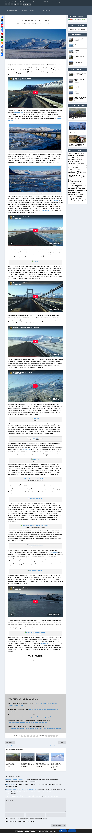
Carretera (81, 153)
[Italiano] (83, 19)
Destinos (31, 11)
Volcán (85, 203)
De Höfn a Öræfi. (10, 784)
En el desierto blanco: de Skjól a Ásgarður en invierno (56, 765)
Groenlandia (83, 167)
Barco (77, 153)
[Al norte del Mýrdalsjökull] (13, 757)
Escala (71, 161)
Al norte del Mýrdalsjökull (10, 763)
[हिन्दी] (81, 19)
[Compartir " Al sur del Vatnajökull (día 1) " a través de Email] (33, 735)
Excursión (73, 163)
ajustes (54, 831)
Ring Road (42, 23)
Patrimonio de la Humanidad (77, 191)
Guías (50, 11)
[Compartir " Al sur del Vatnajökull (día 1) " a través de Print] (36, 735)
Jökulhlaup (45, 210)
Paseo (71, 190)
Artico (71, 153)
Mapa (39, 11)
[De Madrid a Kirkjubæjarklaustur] (42, 757)
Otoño (82, 188)
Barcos (24, 11)
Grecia (75, 167)
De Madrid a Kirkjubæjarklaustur (42, 763)
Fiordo (81, 164)
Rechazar (72, 830)
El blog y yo (8, 2)
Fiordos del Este (72, 166)
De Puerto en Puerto (12, 11)
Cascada (70, 157)
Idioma (65, 2)
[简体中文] (71, 19)
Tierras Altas (78, 201)
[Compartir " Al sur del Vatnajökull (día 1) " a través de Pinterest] (30, 735)
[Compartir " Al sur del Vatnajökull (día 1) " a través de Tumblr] (28, 735)
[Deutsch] (78, 19)
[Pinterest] (1, 25)
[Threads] (1, 37)
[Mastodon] (1, 31)
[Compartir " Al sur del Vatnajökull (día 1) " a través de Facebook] (22, 735)
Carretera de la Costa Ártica (76, 155)
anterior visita (53, 552)
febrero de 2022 (18, 112)
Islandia (37, 23)
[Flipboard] (1, 34)
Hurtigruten (75, 169)
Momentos (71, 183)
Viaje (81, 203)
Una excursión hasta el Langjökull (27, 763)
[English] (73, 19)
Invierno (75, 172)
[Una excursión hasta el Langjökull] (27, 757)
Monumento (78, 183)
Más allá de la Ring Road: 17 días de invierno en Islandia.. (21, 789)
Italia (74, 181)
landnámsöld (44, 643)
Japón (79, 181)
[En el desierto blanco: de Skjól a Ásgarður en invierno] (57, 757)
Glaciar (70, 167)
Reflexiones (78, 194)
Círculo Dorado (78, 159)
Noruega (73, 188)
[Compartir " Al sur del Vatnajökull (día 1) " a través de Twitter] (25, 735)
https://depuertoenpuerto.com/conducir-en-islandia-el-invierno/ (27, 722)
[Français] (76, 19)
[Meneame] (1, 42)
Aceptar (63, 830)
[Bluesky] (1, 22)
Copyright (58, 2)
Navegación (79, 186)
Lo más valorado (16, 2)
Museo (70, 186)
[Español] (69, 21)
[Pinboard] (1, 45)
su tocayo (55, 200)
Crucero (71, 159)
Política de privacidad (48, 2)
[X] (1, 19)
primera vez (27, 449)
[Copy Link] (1, 51)
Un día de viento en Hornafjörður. (15, 779)
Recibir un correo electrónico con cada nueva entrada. (20, 821)
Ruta (77, 199)
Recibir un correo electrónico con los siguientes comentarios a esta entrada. (26, 819)
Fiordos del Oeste (82, 166)
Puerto (71, 195)
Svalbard (84, 199)
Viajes (45, 11)
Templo (70, 201)
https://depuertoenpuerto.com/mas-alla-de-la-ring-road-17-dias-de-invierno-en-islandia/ (35, 728)
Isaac (25, 23)
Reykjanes (75, 196)
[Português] (85, 19)
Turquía (70, 203)
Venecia (75, 203)
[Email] (1, 48)
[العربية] (69, 19)
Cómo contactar (27, 2)
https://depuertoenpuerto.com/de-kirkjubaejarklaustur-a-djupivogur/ (29, 717)
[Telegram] (1, 28)
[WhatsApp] (1, 40)
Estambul (76, 161)
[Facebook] (1, 16)
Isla (84, 172)
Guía (69, 169)
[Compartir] (1, 54)
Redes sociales (37, 2)
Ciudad (78, 157)
